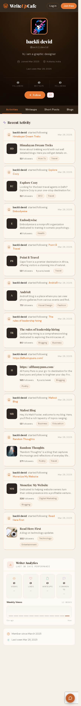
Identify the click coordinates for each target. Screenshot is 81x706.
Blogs (70, 109)
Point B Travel (29, 257)
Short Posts (51, 109)
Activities (12, 109)
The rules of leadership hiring (40, 329)
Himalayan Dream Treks (26, 136)
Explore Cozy (29, 182)
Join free (69, 5)
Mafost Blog (28, 410)
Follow (37, 95)
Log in (53, 5)
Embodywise (20, 211)
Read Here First (30, 529)
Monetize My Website (25, 476)
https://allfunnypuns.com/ (28, 358)
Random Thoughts (24, 439)
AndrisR (53, 282)
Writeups (31, 109)
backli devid (20, 132)
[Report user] (50, 95)
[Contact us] (70, 698)
